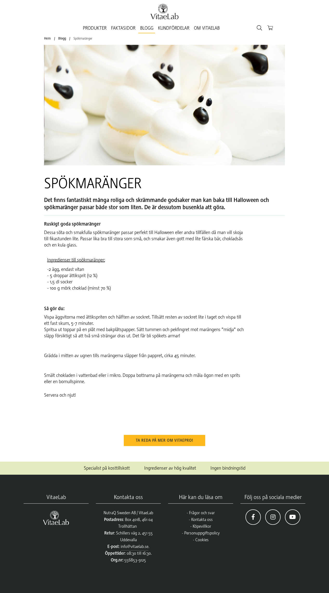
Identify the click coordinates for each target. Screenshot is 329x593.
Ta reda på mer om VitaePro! (164, 440)
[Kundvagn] (270, 27)
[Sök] (259, 28)
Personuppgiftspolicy (202, 533)
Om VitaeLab (207, 28)
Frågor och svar (202, 512)
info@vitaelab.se (134, 546)
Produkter (94, 28)
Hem (47, 38)
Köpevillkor (202, 526)
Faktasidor (123, 28)
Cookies (202, 539)
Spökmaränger (82, 38)
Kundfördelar (173, 28)
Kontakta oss (202, 519)
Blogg (146, 28)
